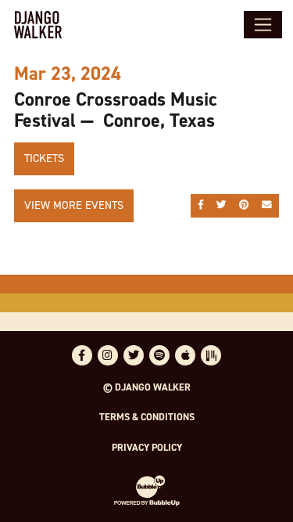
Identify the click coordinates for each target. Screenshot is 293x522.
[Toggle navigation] (263, 24)
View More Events (73, 205)
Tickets (44, 158)
